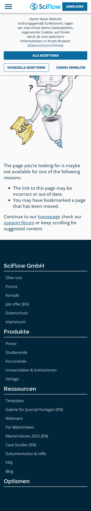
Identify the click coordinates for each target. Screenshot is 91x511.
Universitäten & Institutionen (31, 370)
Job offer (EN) (17, 304)
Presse (12, 286)
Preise (11, 343)
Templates (15, 400)
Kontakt (12, 295)
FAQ (9, 462)
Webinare (14, 418)
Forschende (16, 361)
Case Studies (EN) (21, 444)
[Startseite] (45, 6)
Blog (9, 471)
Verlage (12, 378)
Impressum (16, 321)
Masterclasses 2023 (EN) (27, 436)
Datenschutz (17, 313)
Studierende (16, 352)
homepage (49, 217)
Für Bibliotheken (20, 427)
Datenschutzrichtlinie (45, 45)
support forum (19, 223)
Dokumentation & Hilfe (26, 453)
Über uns (14, 277)
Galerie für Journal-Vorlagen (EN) (34, 409)
